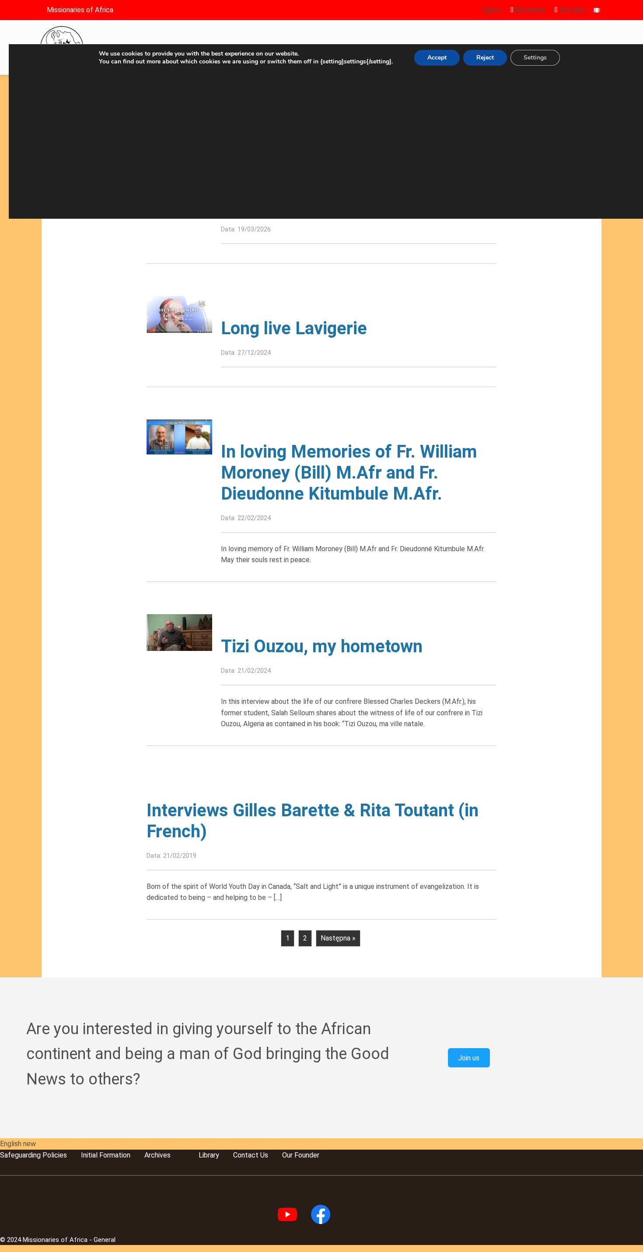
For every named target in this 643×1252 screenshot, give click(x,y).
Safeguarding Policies (33, 1155)
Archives (157, 1155)
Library (209, 1155)
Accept (437, 57)
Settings (535, 57)
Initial (89, 1155)
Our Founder (300, 1155)
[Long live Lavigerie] (179, 314)
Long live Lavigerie (294, 328)
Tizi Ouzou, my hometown (322, 646)
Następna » (338, 938)
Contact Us (250, 1155)
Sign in (492, 10)
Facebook (530, 10)
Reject (485, 57)
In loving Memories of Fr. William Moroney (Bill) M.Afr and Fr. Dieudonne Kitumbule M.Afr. (349, 472)
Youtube (571, 10)
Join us (468, 1057)
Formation (114, 1155)
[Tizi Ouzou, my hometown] (179, 632)
